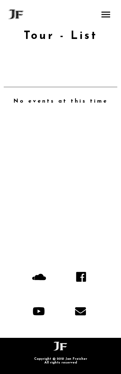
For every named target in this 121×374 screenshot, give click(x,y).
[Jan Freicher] (16, 14)
